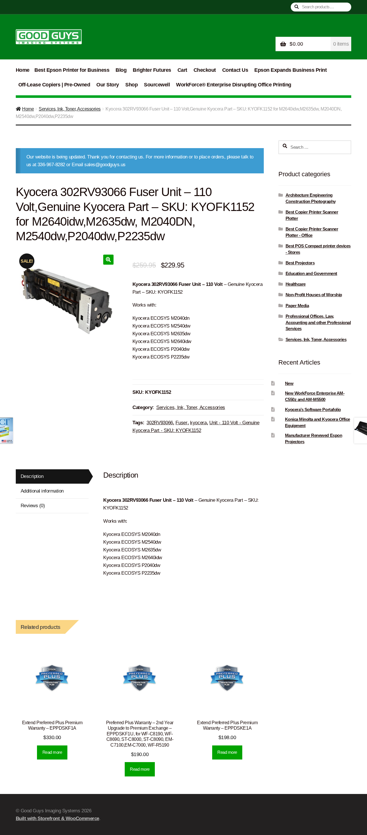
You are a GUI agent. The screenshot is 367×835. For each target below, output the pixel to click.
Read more (52, 752)
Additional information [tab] (42, 491)
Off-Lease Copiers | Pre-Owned (54, 85)
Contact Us (235, 70)
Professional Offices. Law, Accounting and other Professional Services (318, 322)
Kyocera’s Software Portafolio (313, 409)
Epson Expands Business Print (290, 70)
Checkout (205, 70)
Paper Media (297, 305)
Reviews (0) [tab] (33, 505)
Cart (182, 70)
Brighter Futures (152, 70)
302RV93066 (160, 422)
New (289, 383)
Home (23, 70)
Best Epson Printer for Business (71, 70)
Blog (121, 70)
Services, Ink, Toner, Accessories (70, 108)
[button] (108, 260)
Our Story (107, 85)
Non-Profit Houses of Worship (314, 294)
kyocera (198, 422)
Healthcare (296, 284)
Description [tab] (32, 476)
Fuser (181, 422)
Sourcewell (157, 85)
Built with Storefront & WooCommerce (57, 818)
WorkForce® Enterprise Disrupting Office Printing (233, 85)
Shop (131, 85)
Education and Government (311, 273)
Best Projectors (300, 262)
